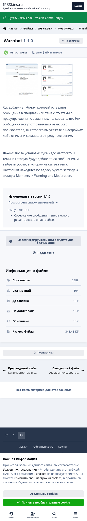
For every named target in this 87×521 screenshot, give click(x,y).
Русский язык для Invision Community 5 (35, 18)
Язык (22, 446)
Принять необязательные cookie (46, 502)
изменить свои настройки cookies (38, 478)
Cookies (63, 446)
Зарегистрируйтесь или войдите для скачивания (45, 241)
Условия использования (20, 469)
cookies (41, 474)
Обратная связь (43, 446)
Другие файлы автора (47, 52)
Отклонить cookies (44, 494)
